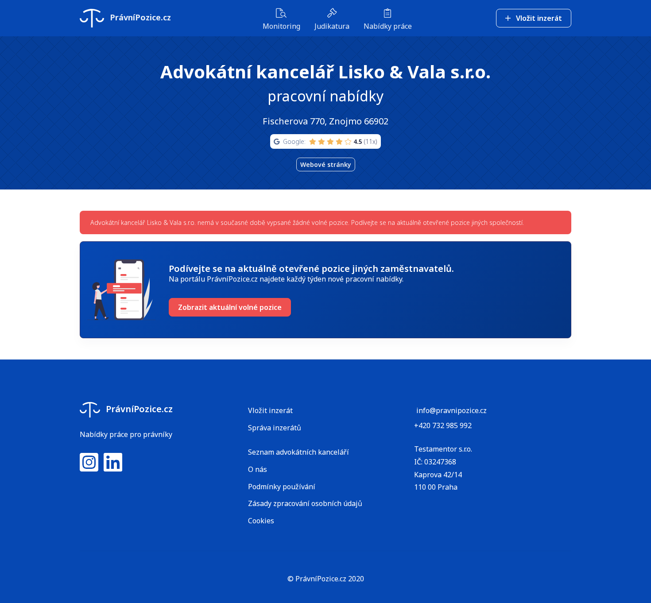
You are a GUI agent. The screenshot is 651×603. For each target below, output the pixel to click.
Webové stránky (325, 164)
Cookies (261, 521)
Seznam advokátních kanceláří (298, 452)
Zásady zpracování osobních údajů (305, 503)
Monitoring (281, 26)
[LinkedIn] (113, 467)
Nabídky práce (388, 26)
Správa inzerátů (274, 428)
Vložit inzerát (538, 18)
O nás (257, 469)
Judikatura (331, 26)
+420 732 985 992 (443, 425)
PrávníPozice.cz (139, 17)
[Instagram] (89, 467)
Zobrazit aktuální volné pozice (230, 307)
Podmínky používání (281, 486)
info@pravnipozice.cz (451, 410)
